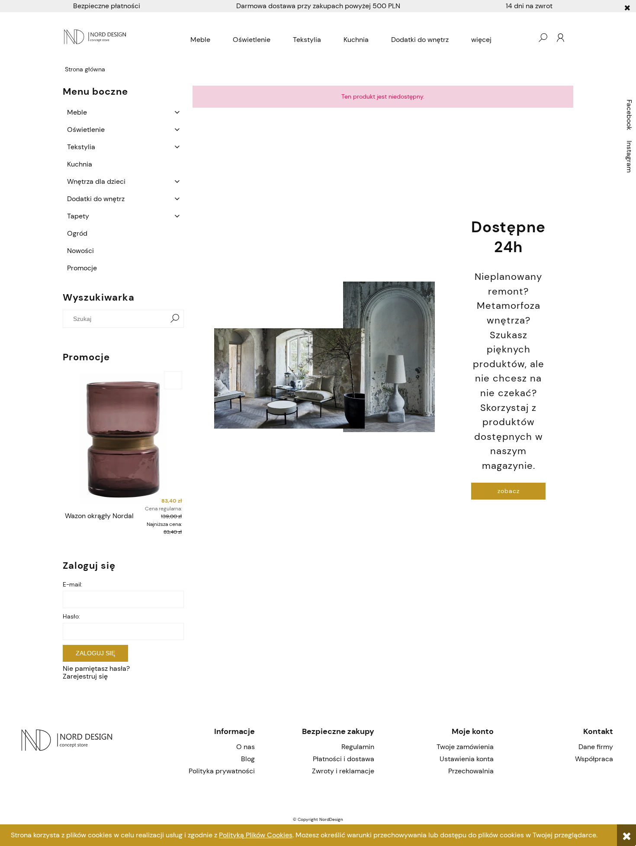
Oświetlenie (86, 129)
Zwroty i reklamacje (343, 771)
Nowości (80, 250)
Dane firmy (595, 746)
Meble (77, 112)
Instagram (629, 157)
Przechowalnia (471, 771)
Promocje (82, 267)
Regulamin (357, 746)
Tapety (78, 216)
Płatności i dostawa (343, 758)
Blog (248, 758)
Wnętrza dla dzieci (96, 181)
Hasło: (71, 616)
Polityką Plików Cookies (255, 835)
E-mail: (72, 584)
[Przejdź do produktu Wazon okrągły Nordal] (123, 438)
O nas (245, 746)
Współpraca (594, 758)
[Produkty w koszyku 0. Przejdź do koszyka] (525, 37)
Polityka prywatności (222, 771)
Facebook (629, 114)
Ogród (77, 233)
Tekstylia (81, 146)
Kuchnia (79, 164)
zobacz (509, 491)
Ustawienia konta (467, 758)
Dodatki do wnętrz (96, 198)
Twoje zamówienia (465, 746)
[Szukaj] (174, 318)
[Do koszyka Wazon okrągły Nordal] (173, 380)
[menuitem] (200, 39)
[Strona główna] (96, 37)
